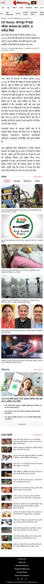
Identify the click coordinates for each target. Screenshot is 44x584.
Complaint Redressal (22, 569)
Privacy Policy (22, 572)
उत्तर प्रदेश (17, 181)
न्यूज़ (8, 8)
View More (37, 177)
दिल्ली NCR (27, 181)
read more (22, 424)
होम (3, 8)
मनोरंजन (14, 8)
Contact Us (22, 559)
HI (4, 3)
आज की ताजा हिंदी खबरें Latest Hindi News (19, 18)
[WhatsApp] (25, 579)
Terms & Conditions (22, 575)
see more (38, 369)
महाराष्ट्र (37, 181)
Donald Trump (25, 13)
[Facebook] (18, 579)
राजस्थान (7, 181)
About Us (22, 562)
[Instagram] (22, 579)
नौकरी (36, 8)
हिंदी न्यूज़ (3, 18)
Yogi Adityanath (9, 13)
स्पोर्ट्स (21, 8)
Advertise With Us (22, 565)
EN (1, 3)
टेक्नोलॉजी (29, 8)
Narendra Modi (34, 13)
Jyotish (18, 13)
